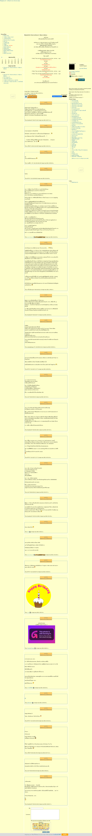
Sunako (73, 140)
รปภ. (73, 148)
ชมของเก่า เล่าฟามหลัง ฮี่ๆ (77, 123)
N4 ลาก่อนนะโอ (7, 77)
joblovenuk (29, 702)
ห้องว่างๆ (5, 41)
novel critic (74, 144)
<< (1, 57)
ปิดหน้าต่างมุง (49, 103)
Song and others (7, 49)
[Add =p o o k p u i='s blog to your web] (80, 158)
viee (28, 531)
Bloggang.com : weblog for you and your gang (10, 0)
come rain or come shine (77, 106)
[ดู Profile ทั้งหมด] (83, 68)
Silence (5, 51)
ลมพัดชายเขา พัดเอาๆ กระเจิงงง (78, 126)
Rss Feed (73, 72)
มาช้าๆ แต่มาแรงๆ (75, 114)
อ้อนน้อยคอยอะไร (75, 116)
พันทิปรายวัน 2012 (7, 53)
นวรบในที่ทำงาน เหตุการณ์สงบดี (79, 110)
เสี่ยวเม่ (73, 147)
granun (73, 152)
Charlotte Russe (30, 648)
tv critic (73, 143)
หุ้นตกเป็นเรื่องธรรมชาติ (77, 103)
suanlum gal (74, 141)
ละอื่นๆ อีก (6, 45)
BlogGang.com (75, 182)
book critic (74, 145)
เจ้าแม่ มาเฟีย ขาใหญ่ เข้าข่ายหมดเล (79, 150)
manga (5, 44)
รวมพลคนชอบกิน (7, 38)
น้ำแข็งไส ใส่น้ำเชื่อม (76, 128)
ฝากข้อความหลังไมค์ (75, 71)
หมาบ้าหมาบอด (75, 100)
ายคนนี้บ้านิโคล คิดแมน (77, 119)
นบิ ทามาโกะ (75, 135)
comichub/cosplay (75, 138)
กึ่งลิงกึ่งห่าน (74, 129)
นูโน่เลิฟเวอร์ (74, 113)
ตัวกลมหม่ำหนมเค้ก (76, 109)
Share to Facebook (57, 96)
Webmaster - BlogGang (77, 156)
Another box (6, 48)
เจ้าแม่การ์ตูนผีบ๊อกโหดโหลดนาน (78, 131)
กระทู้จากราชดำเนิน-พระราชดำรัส (11, 80)
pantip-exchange (75, 155)
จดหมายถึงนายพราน (8, 78)
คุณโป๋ (75, 142)
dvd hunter (74, 136)
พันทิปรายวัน (6, 35)
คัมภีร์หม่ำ (74, 125)
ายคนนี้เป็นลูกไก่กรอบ (76, 122)
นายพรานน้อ (75, 132)
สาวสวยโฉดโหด (75, 102)
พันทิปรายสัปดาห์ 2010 (8, 50)
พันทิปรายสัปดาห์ (7, 47)
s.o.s (28, 612)
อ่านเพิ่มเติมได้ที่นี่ (57, 834)
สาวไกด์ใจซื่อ (30, 687)
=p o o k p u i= (30, 237)
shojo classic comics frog (77, 137)
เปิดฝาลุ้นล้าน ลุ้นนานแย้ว (77, 105)
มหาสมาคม (74, 107)
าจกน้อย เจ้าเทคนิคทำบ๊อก (77, 134)
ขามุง (73, 151)
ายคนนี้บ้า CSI (75, 120)
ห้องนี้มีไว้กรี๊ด (6, 43)
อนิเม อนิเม (74, 111)
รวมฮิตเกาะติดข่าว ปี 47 (9, 37)
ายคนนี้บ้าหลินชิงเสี (76, 117)
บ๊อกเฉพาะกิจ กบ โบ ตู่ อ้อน (9, 40)
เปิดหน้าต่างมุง (43, 103)
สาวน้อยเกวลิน (75, 154)
